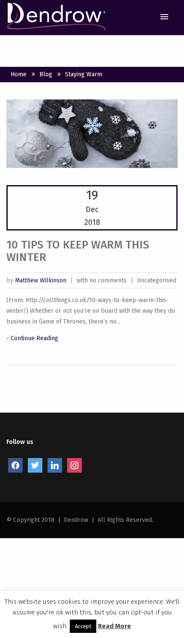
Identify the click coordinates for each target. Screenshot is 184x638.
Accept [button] (83, 626)
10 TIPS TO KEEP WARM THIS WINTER (77, 251)
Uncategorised (156, 280)
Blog (45, 74)
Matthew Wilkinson (40, 280)
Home (19, 74)
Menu (164, 17)
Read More (114, 626)
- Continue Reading (32, 338)
